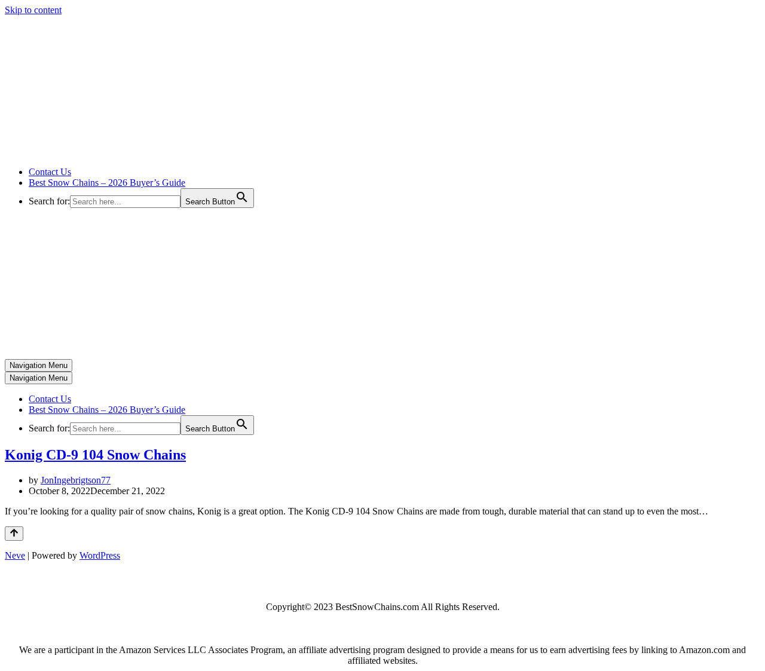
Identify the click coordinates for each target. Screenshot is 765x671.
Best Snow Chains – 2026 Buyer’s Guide (107, 182)
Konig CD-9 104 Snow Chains (95, 454)
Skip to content (33, 10)
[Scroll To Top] (14, 533)
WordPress (99, 555)
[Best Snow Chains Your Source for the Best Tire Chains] (126, 151)
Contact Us (50, 172)
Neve (15, 555)
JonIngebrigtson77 (76, 480)
